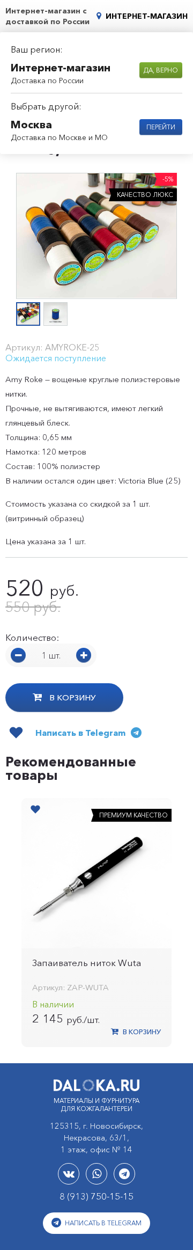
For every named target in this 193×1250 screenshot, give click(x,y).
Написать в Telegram (102, 1223)
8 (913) (96, 1196)
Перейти (160, 127)
